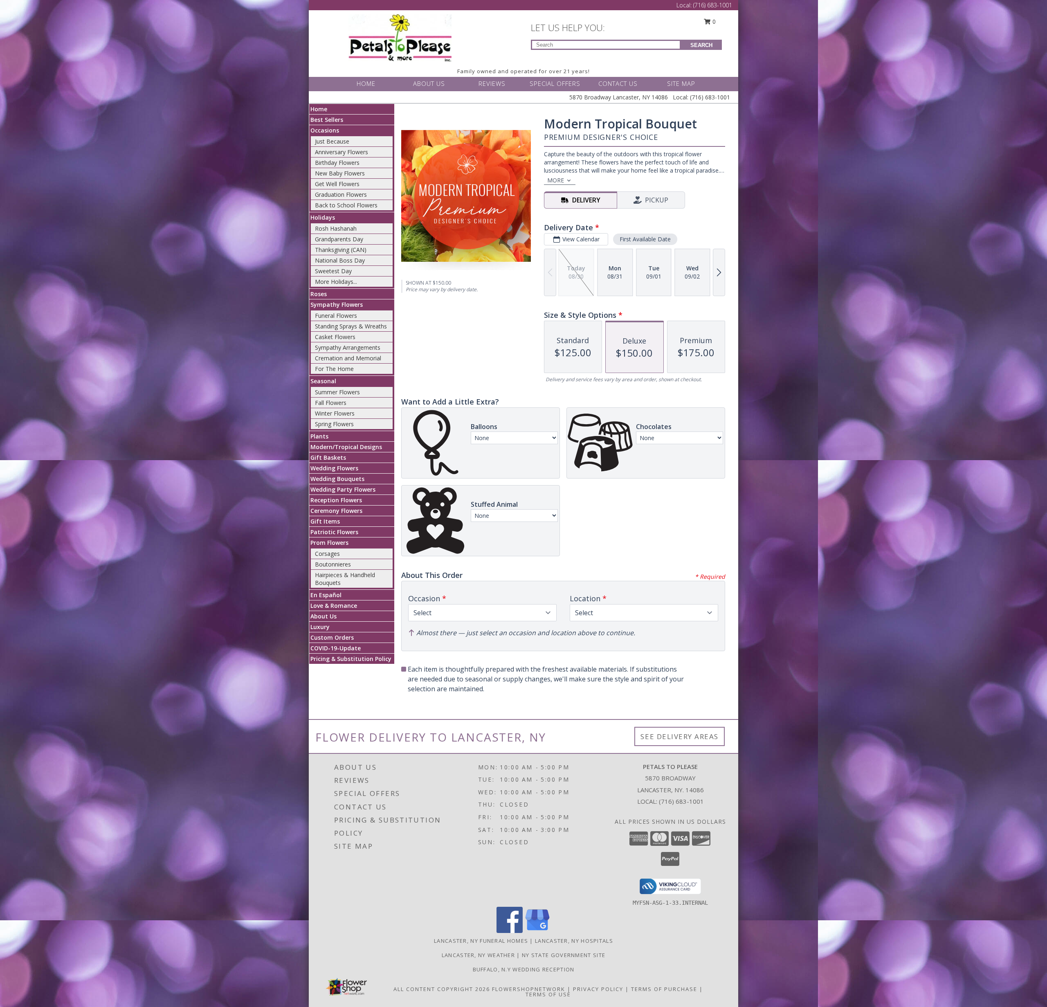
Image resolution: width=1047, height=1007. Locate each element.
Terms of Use (548, 994)
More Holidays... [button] (336, 281)
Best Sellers (326, 120)
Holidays (322, 217)
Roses (318, 294)
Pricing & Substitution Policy (350, 659)
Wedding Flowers (334, 468)
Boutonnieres (333, 564)
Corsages (327, 553)
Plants (319, 436)
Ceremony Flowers (336, 511)
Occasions (324, 130)
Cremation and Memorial (348, 358)
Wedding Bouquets (337, 479)
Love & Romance (333, 605)
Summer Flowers (337, 392)
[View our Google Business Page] (537, 931)
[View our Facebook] (510, 931)
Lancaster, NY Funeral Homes (481, 940)
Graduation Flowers (341, 194)
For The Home (334, 369)
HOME (366, 83)
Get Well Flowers (337, 184)
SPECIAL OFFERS (555, 83)
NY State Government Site (563, 955)
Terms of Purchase (664, 989)
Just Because (332, 141)
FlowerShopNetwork (528, 989)
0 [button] (713, 21)
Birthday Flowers (337, 162)
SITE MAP (681, 83)
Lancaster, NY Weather (478, 955)
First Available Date (645, 239)
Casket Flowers (335, 337)
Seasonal (323, 381)
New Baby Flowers (340, 173)
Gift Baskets (328, 457)
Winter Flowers (335, 413)
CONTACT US (618, 83)
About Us (323, 616)
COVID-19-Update (335, 648)
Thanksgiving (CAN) (340, 250)
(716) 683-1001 (712, 5)
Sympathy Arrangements (347, 347)
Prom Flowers (329, 542)
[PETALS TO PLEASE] (400, 37)
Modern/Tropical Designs (346, 447)
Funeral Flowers (336, 315)
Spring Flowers (334, 424)
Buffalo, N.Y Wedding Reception (524, 969)
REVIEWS (492, 83)
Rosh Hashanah (336, 228)
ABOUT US (429, 83)
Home (318, 109)
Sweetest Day (333, 271)
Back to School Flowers (346, 205)
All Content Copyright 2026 (441, 989)
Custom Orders (332, 637)
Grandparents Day (339, 239)
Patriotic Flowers (334, 532)
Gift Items (325, 521)
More (555, 180)
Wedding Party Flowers (342, 489)
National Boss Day (340, 260)
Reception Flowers (336, 500)
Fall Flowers (330, 403)
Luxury (320, 627)
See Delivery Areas (679, 736)
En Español (326, 595)
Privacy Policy (598, 989)
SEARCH (701, 45)
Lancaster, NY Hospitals (574, 940)
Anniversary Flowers (341, 152)
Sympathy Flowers (336, 304)
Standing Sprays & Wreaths (351, 326)
